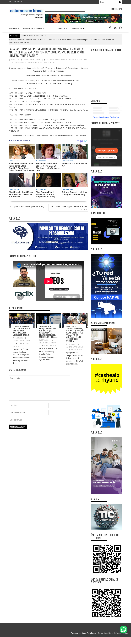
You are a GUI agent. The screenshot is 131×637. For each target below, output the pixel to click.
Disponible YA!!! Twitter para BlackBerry (28, 206)
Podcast (49, 28)
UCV (54, 62)
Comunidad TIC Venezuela (31, 28)
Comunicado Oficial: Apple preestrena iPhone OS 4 (68, 207)
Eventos (47, 315)
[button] (123, 629)
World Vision (76, 350)
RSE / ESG (74, 315)
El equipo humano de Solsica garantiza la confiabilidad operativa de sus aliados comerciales (21, 330)
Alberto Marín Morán (31, 60)
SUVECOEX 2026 (50, 346)
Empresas (13, 315)
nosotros (13, 28)
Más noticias (77, 28)
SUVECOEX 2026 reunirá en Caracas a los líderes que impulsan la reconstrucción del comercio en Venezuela (48, 331)
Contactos (62, 28)
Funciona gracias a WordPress (83, 633)
